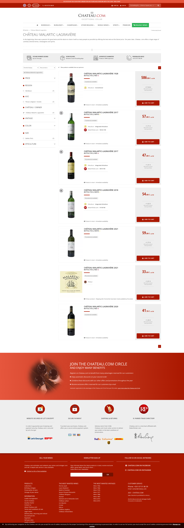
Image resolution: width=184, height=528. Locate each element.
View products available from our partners (72, 67)
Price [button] (27, 78)
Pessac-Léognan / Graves (33, 102)
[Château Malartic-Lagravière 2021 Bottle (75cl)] (71, 259)
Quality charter (29, 503)
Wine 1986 (96, 494)
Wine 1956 (96, 486)
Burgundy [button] (58, 25)
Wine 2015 (96, 501)
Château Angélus (64, 509)
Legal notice (28, 511)
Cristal (61, 505)
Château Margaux (64, 494)
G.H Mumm (62, 503)
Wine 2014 (96, 498)
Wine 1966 (96, 488)
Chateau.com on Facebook (139, 465)
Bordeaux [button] (45, 25)
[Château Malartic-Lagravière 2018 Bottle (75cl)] (71, 220)
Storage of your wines (31, 492)
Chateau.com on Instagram (139, 470)
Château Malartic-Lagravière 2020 (101, 308)
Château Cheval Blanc (66, 511)
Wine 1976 (96, 490)
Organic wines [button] (141, 25)
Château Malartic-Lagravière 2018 (101, 191)
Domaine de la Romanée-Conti (68, 498)
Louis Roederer (64, 488)
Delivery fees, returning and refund (35, 513)
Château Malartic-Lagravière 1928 (101, 75)
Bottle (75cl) (29, 138)
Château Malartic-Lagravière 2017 (101, 113)
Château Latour (64, 501)
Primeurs (126, 25)
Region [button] (28, 85)
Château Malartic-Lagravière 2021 (101, 230)
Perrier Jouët (63, 486)
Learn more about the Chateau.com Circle (129, 388)
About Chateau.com (30, 507)
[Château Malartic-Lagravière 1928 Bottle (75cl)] (71, 104)
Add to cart (149, 103)
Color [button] (28, 125)
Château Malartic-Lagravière (33, 72)
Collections (27, 486)
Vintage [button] (29, 118)
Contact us (27, 505)
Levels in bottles (29, 522)
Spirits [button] (115, 25)
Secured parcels (29, 515)
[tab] (39, 78)
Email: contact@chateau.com (137, 489)
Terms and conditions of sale (33, 509)
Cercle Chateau (29, 500)
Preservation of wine (31, 490)
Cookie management (31, 498)
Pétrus (61, 507)
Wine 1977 (96, 492)
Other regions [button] (87, 25)
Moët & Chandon (64, 490)
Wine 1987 (96, 496)
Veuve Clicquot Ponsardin (67, 492)
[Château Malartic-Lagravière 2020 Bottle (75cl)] (71, 337)
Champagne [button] (72, 25)
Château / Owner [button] (33, 107)
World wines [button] (103, 25)
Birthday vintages (30, 488)
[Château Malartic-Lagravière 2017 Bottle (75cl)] (71, 143)
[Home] (37, 25)
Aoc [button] (27, 96)
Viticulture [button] (30, 144)
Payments (27, 518)
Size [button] (27, 133)
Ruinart (61, 496)
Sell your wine (28, 520)
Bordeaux (28, 91)
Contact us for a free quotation (36, 471)
